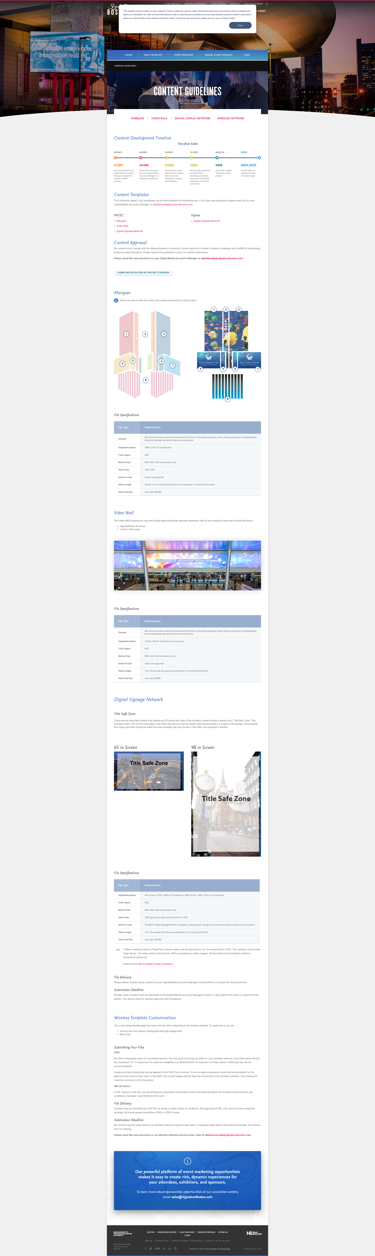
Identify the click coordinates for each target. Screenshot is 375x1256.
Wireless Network (230, 118)
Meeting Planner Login (252, 1249)
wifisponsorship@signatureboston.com (228, 1135)
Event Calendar (218, 4)
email (214, 1249)
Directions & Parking (253, 4)
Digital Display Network (192, 118)
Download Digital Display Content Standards (143, 272)
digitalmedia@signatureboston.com (173, 204)
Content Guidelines (125, 66)
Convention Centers (166, 1232)
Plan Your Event (187, 1232)
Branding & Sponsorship (195, 4)
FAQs (247, 55)
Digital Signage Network (129, 231)
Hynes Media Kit (183, 55)
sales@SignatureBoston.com (192, 1197)
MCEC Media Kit (153, 55)
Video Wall (159, 118)
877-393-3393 (224, 1249)
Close (240, 25)
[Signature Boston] (118, 9)
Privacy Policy (196, 1241)
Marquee (137, 118)
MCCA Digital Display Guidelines (155, 963)
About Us (148, 1241)
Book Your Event (162, 1241)
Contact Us (235, 4)
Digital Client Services (218, 55)
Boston (150, 1232)
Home (128, 55)
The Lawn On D (173, 4)
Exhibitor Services (206, 1232)
